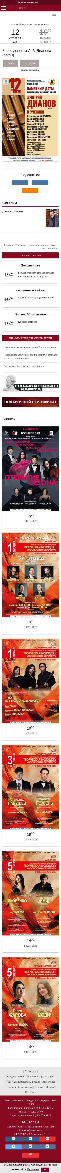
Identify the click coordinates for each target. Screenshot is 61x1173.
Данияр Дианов (12, 211)
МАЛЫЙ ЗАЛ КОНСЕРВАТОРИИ (30, 24)
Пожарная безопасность (19, 1087)
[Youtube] (47, 1139)
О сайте (50, 1087)
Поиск (11, 63)
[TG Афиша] (30, 1139)
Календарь (30, 63)
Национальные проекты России (23, 1081)
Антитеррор (48, 1081)
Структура (30, 1071)
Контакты (30, 1092)
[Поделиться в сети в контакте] (20, 182)
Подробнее (33, 1169)
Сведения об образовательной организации (30, 1076)
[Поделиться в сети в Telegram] (40, 182)
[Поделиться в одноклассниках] (30, 190)
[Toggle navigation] (54, 16)
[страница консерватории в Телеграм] (13, 1139)
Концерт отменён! (28, 321)
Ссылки (39, 1087)
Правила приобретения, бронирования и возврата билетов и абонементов (30, 356)
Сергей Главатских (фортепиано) (35, 297)
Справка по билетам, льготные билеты (24, 366)
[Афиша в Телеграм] (30, 1155)
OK (45, 1170)
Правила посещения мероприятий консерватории (30, 347)
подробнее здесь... (50, 248)
